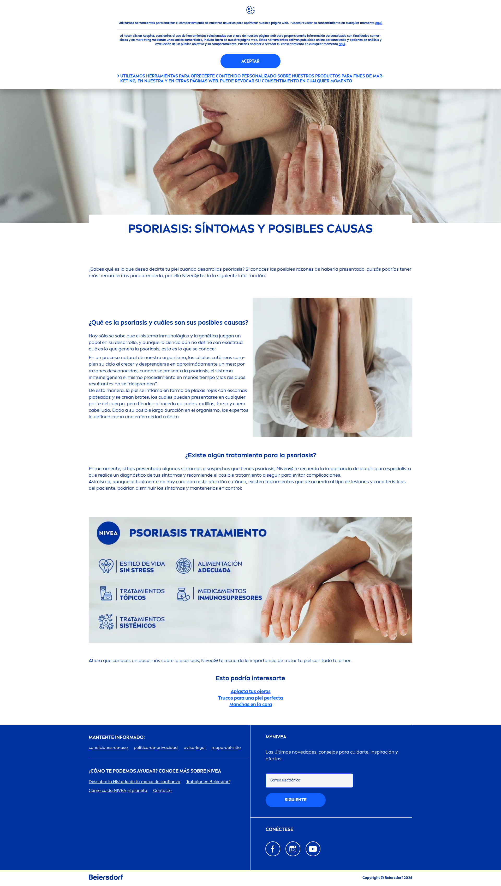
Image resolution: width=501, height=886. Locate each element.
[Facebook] (272, 848)
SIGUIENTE (296, 799)
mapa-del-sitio (226, 747)
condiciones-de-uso (108, 747)
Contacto (162, 790)
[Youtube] (313, 848)
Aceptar (250, 61)
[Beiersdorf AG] (106, 878)
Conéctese (279, 829)
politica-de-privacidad (156, 747)
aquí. (378, 23)
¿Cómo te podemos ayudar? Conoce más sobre (155, 771)
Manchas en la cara (250, 704)
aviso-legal (195, 747)
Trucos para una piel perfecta (250, 698)
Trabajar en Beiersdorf (208, 781)
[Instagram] (292, 848)
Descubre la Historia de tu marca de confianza (134, 781)
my (276, 737)
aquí (342, 44)
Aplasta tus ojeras (251, 691)
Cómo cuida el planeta (118, 790)
